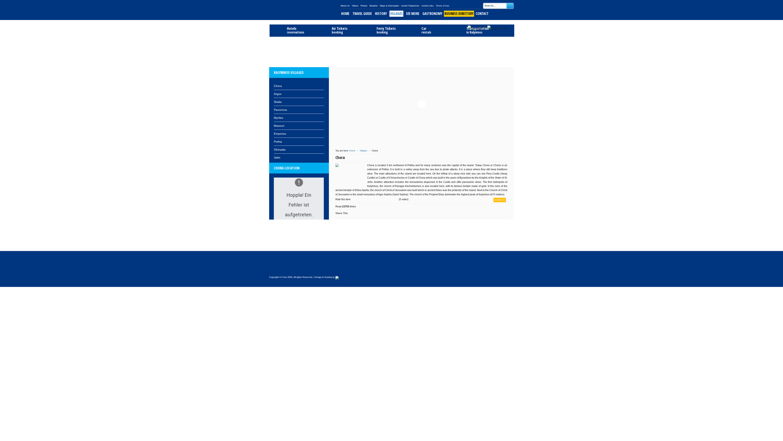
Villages (396, 13)
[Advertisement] (391, 51)
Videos (355, 5)
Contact (482, 13)
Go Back (499, 200)
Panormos (280, 109)
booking (339, 30)
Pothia (278, 141)
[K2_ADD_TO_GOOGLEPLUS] (386, 213)
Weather (373, 5)
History (381, 13)
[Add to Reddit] (372, 213)
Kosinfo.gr (305, 10)
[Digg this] (367, 213)
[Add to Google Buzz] (352, 213)
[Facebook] (498, 270)
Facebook (470, 33)
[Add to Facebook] (357, 213)
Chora (278, 86)
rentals (426, 30)
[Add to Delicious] (362, 213)
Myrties (278, 117)
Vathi (277, 157)
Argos (277, 94)
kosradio (475, 33)
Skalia (278, 101)
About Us (345, 5)
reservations (295, 30)
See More (412, 13)
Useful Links (427, 5)
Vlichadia (279, 149)
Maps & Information (389, 5)
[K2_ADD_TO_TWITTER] (391, 213)
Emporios (280, 133)
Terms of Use (442, 5)
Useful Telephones (410, 5)
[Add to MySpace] (382, 213)
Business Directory (459, 13)
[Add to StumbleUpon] (377, 213)
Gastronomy (432, 13)
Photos (364, 5)
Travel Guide (362, 13)
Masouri (279, 125)
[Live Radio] (506, 270)
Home (345, 13)
